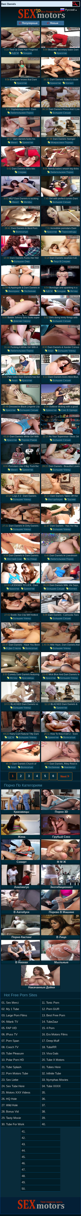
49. (23, 1182)
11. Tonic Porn (50, 1002)
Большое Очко (22, 261)
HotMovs (34, 118)
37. (44, 1105)
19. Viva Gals (50, 1053)
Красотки (61, 53)
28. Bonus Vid (10, 1111)
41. (23, 1131)
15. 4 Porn (48, 1028)
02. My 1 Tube (10, 1009)
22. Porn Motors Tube (15, 1073)
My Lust (74, 178)
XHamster (33, 148)
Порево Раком (29, 440)
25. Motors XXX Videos (16, 1092)
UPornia (34, 29)
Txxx (75, 118)
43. (23, 1144)
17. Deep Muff (50, 1040)
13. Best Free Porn (53, 1015)
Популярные (29, 23)
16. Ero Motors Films (55, 1034)
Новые (53, 23)
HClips (75, 88)
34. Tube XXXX (51, 1086)
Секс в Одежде (69, 410)
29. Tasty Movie (11, 1117)
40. (44, 1124)
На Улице (31, 559)
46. (23, 1163)
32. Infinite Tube (51, 1073)
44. (23, 1150)
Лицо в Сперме (61, 261)
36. (44, 1098)
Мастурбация (55, 499)
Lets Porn (73, 148)
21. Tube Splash (11, 1067)
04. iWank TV (10, 1021)
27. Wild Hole (10, 1105)
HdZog (75, 59)
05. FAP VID (9, 1028)
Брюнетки (55, 83)
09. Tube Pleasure (13, 1053)
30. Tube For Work (13, 1124)
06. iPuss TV (10, 1034)
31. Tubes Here (51, 1067)
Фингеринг (13, 291)
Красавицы (27, 678)
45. (23, 1156)
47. (23, 1169)
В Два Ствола (13, 648)
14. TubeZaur (50, 1021)
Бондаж (27, 53)
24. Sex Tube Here (13, 1086)
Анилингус (69, 767)
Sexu (35, 88)
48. (23, 1176)
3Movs (35, 178)
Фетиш (74, 291)
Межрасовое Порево (61, 142)
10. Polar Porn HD (13, 1059)
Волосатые (21, 231)
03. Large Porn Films (14, 1015)
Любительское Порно (21, 113)
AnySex (74, 29)
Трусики (71, 499)
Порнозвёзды (68, 231)
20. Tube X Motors (53, 1059)
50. (23, 1188)
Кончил (69, 83)
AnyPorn (34, 59)
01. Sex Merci (10, 1002)
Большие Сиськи (61, 113)
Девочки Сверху (21, 321)
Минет (14, 142)
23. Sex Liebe (10, 1079)
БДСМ (15, 53)
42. (23, 1137)
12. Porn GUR (50, 1009)
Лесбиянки (30, 291)
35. (44, 1092)
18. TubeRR (49, 1047)
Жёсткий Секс (14, 559)
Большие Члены (66, 350)
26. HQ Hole (9, 1098)
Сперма (21, 172)
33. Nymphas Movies (55, 1079)
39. (44, 1117)
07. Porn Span (10, 1040)
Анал (50, 350)
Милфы (27, 202)
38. (44, 1111)
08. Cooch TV (10, 1047)
